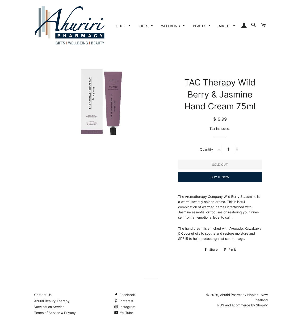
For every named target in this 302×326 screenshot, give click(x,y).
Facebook (127, 295)
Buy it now (220, 177)
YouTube (126, 313)
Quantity (206, 149)
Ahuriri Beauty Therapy (52, 301)
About (225, 26)
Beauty (200, 26)
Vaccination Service (49, 307)
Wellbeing (171, 26)
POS (220, 305)
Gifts (144, 26)
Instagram (127, 307)
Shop (121, 26)
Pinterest (126, 301)
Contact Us (42, 295)
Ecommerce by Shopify (250, 305)
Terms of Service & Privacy (55, 313)
